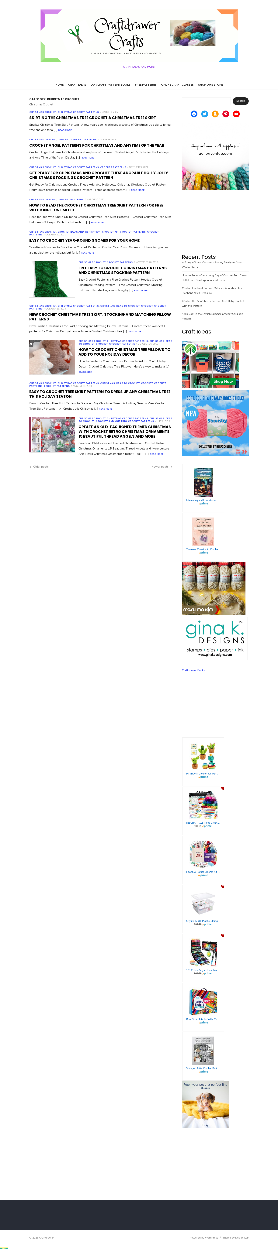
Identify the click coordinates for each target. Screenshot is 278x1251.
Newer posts (160, 467)
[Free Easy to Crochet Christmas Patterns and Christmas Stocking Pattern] (52, 279)
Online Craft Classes (177, 85)
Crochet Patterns (84, 139)
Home (59, 85)
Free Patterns (146, 85)
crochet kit (110, 231)
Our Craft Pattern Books (110, 85)
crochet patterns (71, 199)
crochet (63, 139)
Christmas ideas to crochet (120, 305)
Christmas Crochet (42, 112)
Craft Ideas (77, 85)
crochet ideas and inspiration (79, 231)
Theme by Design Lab (235, 1237)
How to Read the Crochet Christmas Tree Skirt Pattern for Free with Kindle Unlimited (96, 208)
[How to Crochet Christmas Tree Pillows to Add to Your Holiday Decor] (52, 357)
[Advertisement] (215, 221)
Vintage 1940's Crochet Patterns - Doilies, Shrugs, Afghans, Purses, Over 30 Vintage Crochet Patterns (203, 1068)
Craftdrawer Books (193, 670)
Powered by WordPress (204, 1237)
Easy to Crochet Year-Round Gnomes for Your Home (84, 240)
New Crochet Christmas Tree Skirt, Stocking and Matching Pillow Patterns (100, 317)
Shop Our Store (210, 85)
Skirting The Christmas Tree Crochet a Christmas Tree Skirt (92, 117)
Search (240, 101)
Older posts (41, 467)
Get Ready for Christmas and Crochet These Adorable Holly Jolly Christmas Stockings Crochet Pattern (98, 175)
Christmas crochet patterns (78, 112)
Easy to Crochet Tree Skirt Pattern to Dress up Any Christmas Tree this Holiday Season (99, 394)
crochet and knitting (111, 421)
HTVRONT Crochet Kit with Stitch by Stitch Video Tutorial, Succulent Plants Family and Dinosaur (203, 773)
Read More (65, 130)
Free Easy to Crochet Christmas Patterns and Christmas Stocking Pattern (122, 270)
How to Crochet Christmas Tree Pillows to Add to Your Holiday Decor (124, 352)
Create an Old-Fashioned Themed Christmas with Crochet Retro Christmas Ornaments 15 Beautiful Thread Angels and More (124, 431)
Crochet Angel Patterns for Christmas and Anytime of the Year (96, 145)
